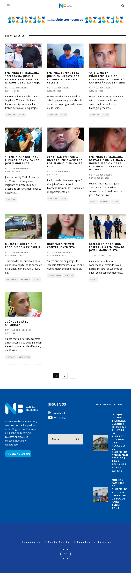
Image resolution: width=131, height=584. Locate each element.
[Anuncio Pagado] (65, 16)
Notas (93, 202)
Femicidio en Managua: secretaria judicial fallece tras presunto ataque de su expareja (23, 77)
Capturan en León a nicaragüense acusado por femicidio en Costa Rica (65, 161)
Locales (83, 542)
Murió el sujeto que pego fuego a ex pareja (23, 245)
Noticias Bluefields (16, 88)
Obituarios (12, 279)
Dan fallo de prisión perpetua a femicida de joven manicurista (107, 247)
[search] (77, 439)
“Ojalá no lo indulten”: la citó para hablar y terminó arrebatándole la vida (107, 77)
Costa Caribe (54, 275)
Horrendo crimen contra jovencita (61, 245)
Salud (22, 115)
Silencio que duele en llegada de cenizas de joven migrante (22, 160)
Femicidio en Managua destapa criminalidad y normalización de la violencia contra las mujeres (107, 163)
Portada (10, 115)
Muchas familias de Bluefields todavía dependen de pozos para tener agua (120, 494)
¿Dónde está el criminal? (16, 323)
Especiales (31, 542)
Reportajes (24, 357)
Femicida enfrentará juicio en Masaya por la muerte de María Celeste (63, 77)
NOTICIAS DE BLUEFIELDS (18, 330)
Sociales (105, 542)
